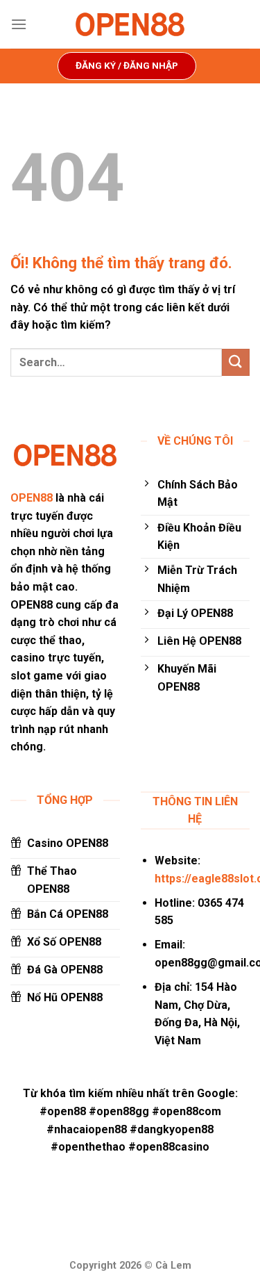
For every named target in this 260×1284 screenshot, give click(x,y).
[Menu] (18, 24)
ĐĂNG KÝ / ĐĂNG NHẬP (127, 65)
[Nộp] (236, 362)
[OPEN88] (130, 24)
